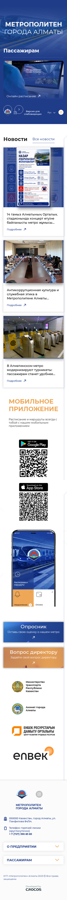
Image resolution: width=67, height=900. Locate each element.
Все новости (43, 139)
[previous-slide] (7, 109)
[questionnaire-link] (33, 637)
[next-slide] (19, 109)
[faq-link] (33, 663)
